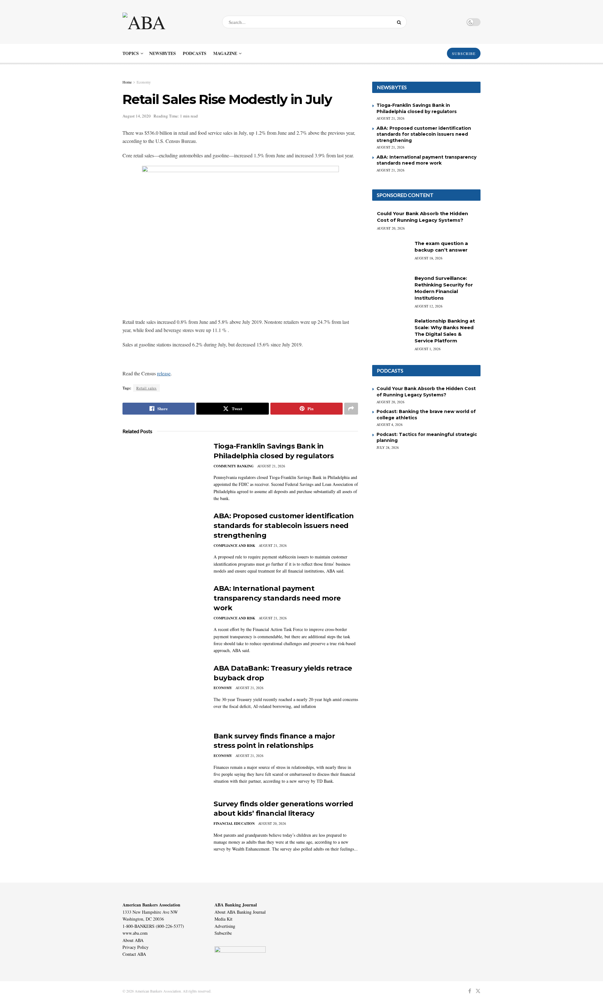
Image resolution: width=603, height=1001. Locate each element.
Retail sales (146, 387)
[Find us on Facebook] (469, 991)
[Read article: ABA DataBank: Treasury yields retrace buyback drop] (163, 693)
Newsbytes (162, 53)
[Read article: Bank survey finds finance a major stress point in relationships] (163, 761)
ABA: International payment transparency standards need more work (277, 598)
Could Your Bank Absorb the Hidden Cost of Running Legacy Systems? (426, 392)
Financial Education (234, 823)
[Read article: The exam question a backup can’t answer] (391, 253)
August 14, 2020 (136, 116)
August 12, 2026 (429, 306)
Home (127, 81)
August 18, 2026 (429, 258)
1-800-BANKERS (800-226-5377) (153, 926)
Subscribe (223, 933)
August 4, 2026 (390, 424)
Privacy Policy (135, 947)
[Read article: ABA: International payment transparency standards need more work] (163, 613)
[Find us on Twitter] (478, 991)
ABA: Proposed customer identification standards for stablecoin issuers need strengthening (284, 526)
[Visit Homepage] (166, 22)
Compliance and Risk (234, 545)
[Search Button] (400, 22)
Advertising (225, 926)
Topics (130, 53)
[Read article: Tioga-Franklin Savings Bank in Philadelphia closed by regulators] (163, 471)
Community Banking (234, 466)
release (164, 373)
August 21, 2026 (271, 466)
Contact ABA (134, 954)
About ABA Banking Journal (240, 912)
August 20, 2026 (272, 823)
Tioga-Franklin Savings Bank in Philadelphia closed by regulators (417, 108)
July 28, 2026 (388, 447)
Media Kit (223, 919)
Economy (144, 81)
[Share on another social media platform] (351, 409)
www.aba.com (135, 933)
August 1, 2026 (428, 348)
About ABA (133, 940)
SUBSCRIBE (463, 53)
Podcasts (194, 53)
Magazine (225, 53)
